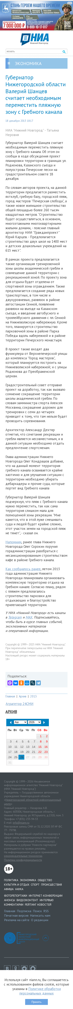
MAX (29, 617)
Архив (22, 696)
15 (40, 746)
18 (15, 751)
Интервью (47, 900)
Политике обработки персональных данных (40, 991)
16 (46, 746)
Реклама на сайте (16, 920)
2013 (33, 696)
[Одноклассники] (21, 682)
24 (10, 757)
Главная (10, 696)
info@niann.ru (21, 822)
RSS (46, 911)
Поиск (37, 911)
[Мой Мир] (27, 682)
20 (27, 751)
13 (27, 746)
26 (22, 757)
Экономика (28, 880)
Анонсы (9, 900)
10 (10, 746)
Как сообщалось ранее (23, 569)
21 (33, 751)
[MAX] (10, 682)
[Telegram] (38, 682)
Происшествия (51, 884)
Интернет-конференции (45, 895)
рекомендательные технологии (23, 856)
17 (10, 751)
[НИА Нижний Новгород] (34, 44)
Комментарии (13, 904)
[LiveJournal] (32, 682)
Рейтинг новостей (38, 904)
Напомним (13, 542)
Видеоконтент (27, 900)
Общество (45, 880)
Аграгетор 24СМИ (19, 703)
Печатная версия (16, 915)
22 (40, 751)
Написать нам (40, 915)
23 (46, 751)
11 (15, 746)
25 (15, 757)
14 (33, 746)
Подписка (24, 911)
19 (22, 751)
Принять (36, 1001)
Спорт (35, 884)
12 (22, 746)
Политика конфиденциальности (23, 860)
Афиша (9, 889)
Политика (11, 880)
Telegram (15, 617)
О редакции (39, 920)
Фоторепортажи (15, 895)
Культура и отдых (16, 884)
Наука (19, 889)
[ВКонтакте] (15, 682)
